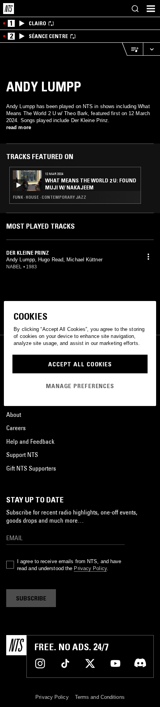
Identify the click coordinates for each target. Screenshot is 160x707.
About (13, 414)
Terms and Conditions (100, 697)
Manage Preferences (80, 386)
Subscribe (31, 598)
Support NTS (22, 454)
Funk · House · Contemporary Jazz (49, 197)
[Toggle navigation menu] (150, 8)
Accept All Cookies (80, 364)
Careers (16, 428)
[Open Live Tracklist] (132, 49)
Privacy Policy (90, 568)
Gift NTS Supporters (31, 468)
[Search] (135, 8)
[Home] (8, 8)
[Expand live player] (151, 49)
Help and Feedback (30, 441)
